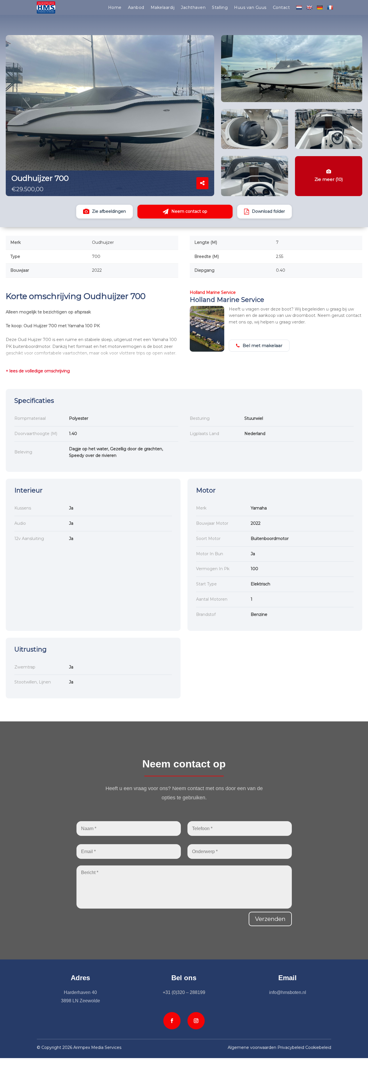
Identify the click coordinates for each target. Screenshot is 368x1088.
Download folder (268, 211)
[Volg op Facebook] (172, 1020)
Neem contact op (189, 211)
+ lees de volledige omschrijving (38, 370)
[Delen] (202, 183)
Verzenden (270, 918)
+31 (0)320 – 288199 (184, 992)
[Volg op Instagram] (196, 1020)
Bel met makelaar (262, 345)
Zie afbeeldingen (109, 211)
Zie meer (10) (329, 179)
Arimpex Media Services (97, 1047)
